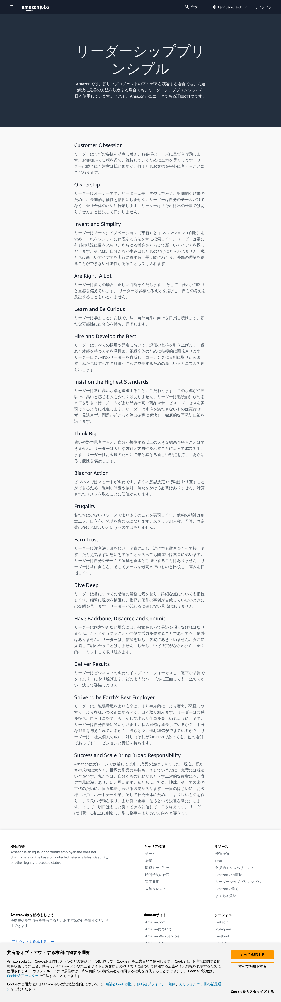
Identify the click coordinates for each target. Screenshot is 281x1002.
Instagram (223, 929)
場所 (148, 860)
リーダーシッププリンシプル (238, 882)
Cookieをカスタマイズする (252, 991)
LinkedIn (221, 922)
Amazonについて (158, 929)
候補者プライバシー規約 (156, 984)
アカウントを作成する (29, 941)
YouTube (222, 943)
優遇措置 (222, 853)
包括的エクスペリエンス (234, 867)
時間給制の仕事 (157, 875)
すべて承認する (252, 954)
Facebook (222, 936)
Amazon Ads (154, 943)
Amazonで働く (227, 889)
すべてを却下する (252, 966)
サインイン (263, 7)
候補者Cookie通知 (119, 984)
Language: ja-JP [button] (230, 7)
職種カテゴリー (157, 867)
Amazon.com (155, 922)
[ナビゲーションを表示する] (12, 7)
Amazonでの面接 (228, 875)
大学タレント (155, 889)
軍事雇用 (152, 882)
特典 (218, 860)
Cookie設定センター (23, 976)
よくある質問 (225, 896)
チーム (150, 853)
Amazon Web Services (162, 936)
